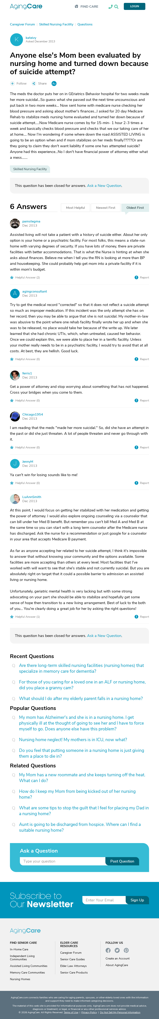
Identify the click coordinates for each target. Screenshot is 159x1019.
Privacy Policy (89, 1012)
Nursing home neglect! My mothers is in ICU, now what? (73, 740)
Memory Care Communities (27, 973)
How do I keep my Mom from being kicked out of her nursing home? (77, 794)
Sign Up (137, 900)
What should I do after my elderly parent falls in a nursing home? (81, 698)
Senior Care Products (74, 973)
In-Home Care (19, 949)
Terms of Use (71, 1012)
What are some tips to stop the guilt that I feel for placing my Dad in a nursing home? (84, 811)
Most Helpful (75, 207)
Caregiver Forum (71, 953)
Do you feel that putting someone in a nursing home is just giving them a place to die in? (81, 753)
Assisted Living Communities (28, 966)
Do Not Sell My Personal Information (120, 1012)
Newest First (105, 207)
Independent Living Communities (22, 957)
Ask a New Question (104, 185)
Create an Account (118, 958)
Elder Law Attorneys (73, 966)
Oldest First (135, 207)
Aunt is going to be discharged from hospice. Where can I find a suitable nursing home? (80, 827)
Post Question (122, 861)
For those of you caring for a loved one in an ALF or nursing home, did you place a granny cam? (82, 685)
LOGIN (134, 6)
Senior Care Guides (72, 959)
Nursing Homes (20, 979)
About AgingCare (117, 965)
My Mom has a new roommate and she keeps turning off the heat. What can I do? (82, 778)
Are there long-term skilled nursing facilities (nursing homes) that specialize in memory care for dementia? (81, 668)
